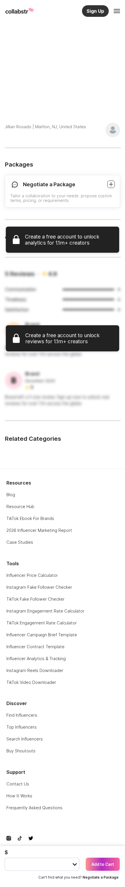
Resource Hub (20, 506)
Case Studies (19, 542)
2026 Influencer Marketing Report (39, 530)
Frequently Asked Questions (34, 807)
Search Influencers (24, 738)
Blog (10, 494)
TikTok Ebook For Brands (30, 518)
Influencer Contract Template (35, 646)
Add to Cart (103, 864)
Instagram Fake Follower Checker (39, 587)
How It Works (19, 795)
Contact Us (17, 783)
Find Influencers (21, 715)
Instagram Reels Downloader (34, 670)
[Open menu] (116, 11)
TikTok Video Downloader (31, 682)
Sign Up (95, 11)
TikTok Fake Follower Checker (35, 599)
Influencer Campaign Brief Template (41, 634)
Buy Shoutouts (20, 750)
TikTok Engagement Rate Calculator (41, 622)
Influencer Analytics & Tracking (36, 658)
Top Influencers (21, 727)
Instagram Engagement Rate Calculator (45, 610)
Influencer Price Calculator (32, 575)
